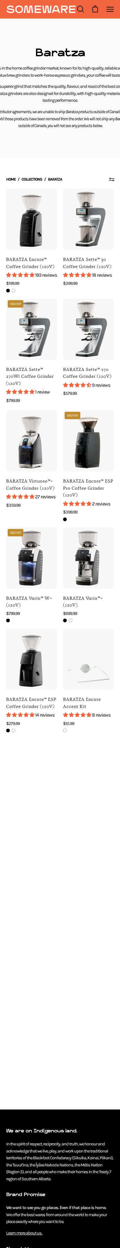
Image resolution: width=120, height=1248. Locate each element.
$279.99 (13, 723)
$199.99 (12, 283)
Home (11, 179)
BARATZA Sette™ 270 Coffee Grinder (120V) (87, 373)
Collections (32, 179)
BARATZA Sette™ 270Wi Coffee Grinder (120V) (30, 376)
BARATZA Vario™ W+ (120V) (29, 601)
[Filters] (111, 179)
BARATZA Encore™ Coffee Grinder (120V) (30, 263)
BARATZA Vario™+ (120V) (83, 601)
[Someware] (41, 9)
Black (8, 290)
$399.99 (70, 283)
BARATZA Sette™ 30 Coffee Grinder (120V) (87, 263)
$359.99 (13, 505)
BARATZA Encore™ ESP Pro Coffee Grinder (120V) (88, 488)
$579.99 (70, 393)
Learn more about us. (24, 1233)
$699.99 (70, 613)
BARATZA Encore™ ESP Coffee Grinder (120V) (31, 702)
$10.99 (68, 723)
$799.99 (13, 400)
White (13, 290)
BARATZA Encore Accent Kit (82, 702)
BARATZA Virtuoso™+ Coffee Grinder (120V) (30, 484)
